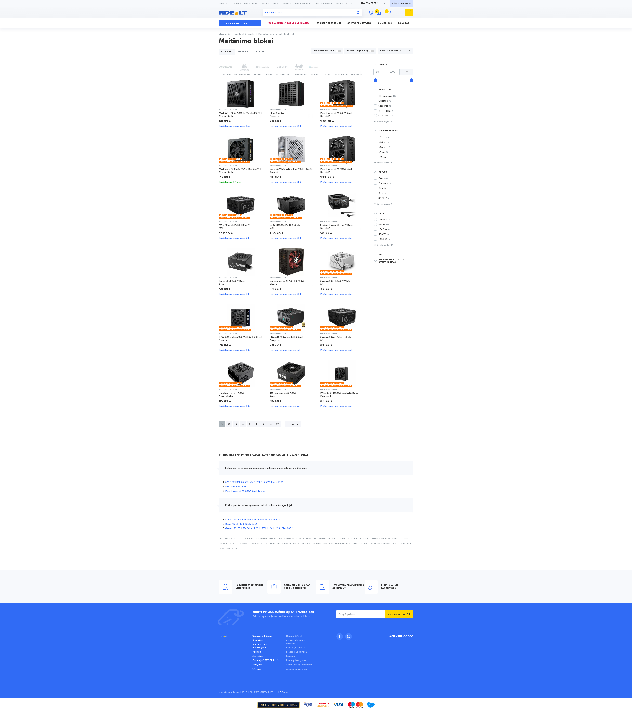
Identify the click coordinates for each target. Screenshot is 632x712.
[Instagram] (348, 636)
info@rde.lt (283, 692)
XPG (409, 543)
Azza (222, 548)
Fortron (305, 543)
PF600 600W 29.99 (235, 486)
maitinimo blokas (228, 109)
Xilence (406, 538)
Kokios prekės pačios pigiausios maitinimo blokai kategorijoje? (258, 505)
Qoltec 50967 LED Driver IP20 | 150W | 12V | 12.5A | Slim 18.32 (259, 528)
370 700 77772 (369, 3)
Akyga (232, 543)
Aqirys (296, 543)
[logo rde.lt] (240, 12)
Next (364, 74)
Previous (219, 74)
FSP (348, 538)
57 (277, 424)
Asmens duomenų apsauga (295, 642)
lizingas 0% (258, 52)
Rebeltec (357, 543)
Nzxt (348, 543)
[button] (240, 23)
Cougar (223, 543)
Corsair (327, 75)
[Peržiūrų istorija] (371, 12)
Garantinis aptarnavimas (299, 664)
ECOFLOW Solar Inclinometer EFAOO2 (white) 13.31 (253, 519)
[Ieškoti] (358, 12)
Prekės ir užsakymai (323, 3)
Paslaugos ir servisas (270, 3)
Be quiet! (332, 538)
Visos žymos (232, 548)
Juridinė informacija (296, 669)
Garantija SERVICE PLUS (265, 660)
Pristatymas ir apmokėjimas (244, 3)
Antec (264, 543)
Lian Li (342, 538)
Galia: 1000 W (300, 75)
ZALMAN (322, 538)
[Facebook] (339, 636)
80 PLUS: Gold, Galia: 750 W (348, 75)
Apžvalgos (257, 656)
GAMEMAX (273, 538)
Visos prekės (227, 52)
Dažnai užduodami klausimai (296, 3)
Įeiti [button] (383, 3)
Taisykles (257, 664)
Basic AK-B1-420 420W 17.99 (241, 524)
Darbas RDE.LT (294, 636)
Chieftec (238, 538)
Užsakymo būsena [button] (401, 3)
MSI (315, 538)
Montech (340, 543)
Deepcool (307, 538)
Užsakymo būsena (262, 636)
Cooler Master (287, 538)
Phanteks (316, 543)
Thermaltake (226, 538)
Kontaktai (223, 3)
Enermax (385, 538)
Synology (386, 543)
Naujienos (243, 52)
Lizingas (290, 656)
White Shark (399, 543)
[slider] (375, 80)
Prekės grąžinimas (296, 647)
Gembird (375, 543)
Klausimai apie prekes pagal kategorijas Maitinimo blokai (263, 455)
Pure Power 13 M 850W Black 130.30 (245, 491)
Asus (298, 538)
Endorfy (286, 543)
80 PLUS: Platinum (263, 75)
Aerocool (254, 543)
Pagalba (256, 651)
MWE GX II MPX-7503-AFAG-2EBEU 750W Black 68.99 (254, 482)
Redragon (328, 543)
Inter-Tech (261, 538)
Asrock (314, 75)
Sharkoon (242, 543)
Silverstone (275, 543)
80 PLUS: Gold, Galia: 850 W (236, 75)
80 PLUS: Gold (283, 75)
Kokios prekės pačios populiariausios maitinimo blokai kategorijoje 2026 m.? (266, 468)
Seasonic (249, 538)
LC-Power (375, 538)
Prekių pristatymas (296, 660)
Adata (367, 543)
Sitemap (256, 669)
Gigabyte (396, 538)
